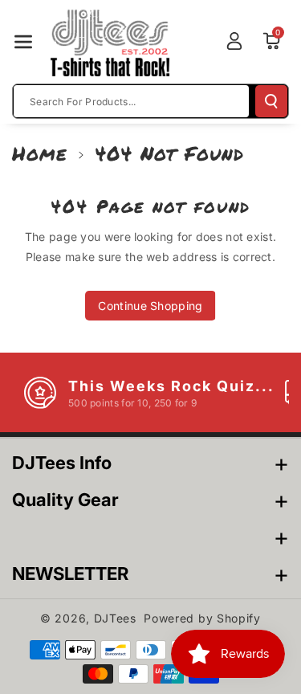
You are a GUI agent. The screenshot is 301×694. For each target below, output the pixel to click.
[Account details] (234, 41)
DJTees (115, 618)
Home (39, 153)
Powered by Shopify (202, 618)
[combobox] (131, 101)
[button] (23, 42)
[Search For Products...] (271, 101)
